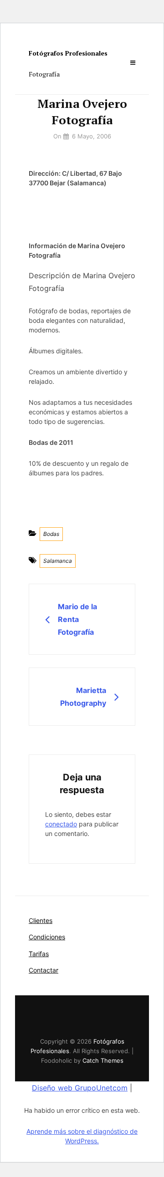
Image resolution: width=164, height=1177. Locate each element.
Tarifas (39, 954)
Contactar (43, 970)
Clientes (40, 920)
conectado (61, 824)
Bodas (51, 533)
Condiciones (47, 937)
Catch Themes (102, 1060)
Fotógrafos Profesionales (68, 53)
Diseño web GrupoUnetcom (80, 1087)
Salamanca (57, 560)
